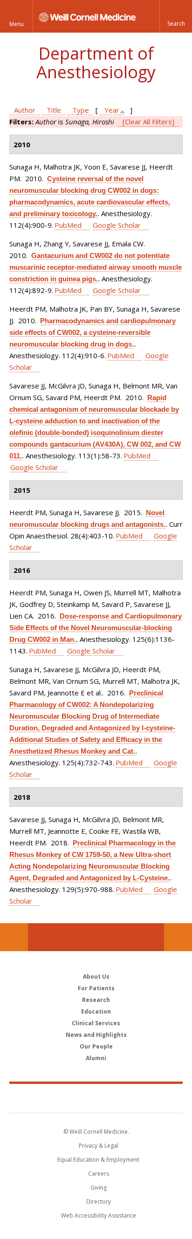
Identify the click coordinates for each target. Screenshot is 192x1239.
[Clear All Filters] (148, 121)
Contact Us (178, 937)
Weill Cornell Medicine (96, 1097)
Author (24, 110)
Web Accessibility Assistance (98, 1215)
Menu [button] (16, 24)
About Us (96, 976)
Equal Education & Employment (98, 1160)
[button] (175, 16)
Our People (96, 1046)
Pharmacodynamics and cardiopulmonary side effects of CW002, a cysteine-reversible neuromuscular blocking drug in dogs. (92, 332)
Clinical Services (96, 1023)
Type (80, 110)
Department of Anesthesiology (96, 62)
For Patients (96, 988)
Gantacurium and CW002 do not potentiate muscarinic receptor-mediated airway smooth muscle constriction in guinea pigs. (95, 267)
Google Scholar (117, 225)
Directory (98, 1201)
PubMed (68, 225)
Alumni (96, 1058)
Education (96, 1011)
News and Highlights (96, 1035)
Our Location (14, 937)
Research (96, 1000)
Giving (98, 1187)
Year (111, 110)
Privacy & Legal (98, 1146)
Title (54, 110)
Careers (98, 1174)
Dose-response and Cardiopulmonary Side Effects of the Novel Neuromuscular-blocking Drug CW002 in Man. (95, 627)
